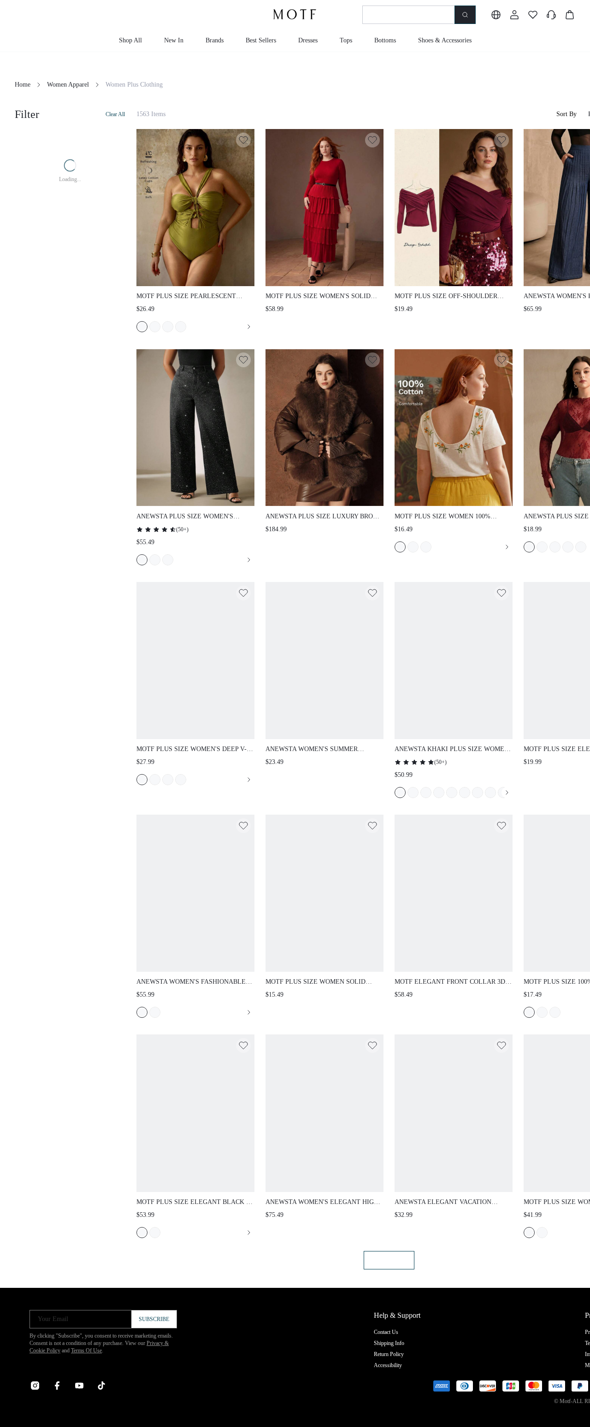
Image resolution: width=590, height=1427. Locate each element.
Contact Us (386, 1332)
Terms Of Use (86, 1350)
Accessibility (388, 1365)
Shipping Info (389, 1343)
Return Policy (389, 1354)
